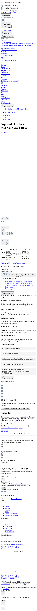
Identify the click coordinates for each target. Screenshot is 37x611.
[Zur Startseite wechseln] (9, 12)
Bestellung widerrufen (16, 45)
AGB (28, 485)
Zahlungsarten (29, 43)
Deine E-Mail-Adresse (8, 424)
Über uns (7, 506)
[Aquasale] (4, 132)
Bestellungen (5, 45)
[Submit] (3, 479)
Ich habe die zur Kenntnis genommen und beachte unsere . (15, 484)
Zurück (4, 600)
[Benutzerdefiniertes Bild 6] (10, 548)
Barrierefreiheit (9, 532)
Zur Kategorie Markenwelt (9, 81)
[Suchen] (3, 20)
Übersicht (4, 43)
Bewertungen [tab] (9, 289)
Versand (7, 510)
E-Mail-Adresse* (6, 477)
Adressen (22, 43)
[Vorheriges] (3, 218)
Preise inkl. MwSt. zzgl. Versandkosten (13, 263)
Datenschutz (8, 528)
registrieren (7, 42)
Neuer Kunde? (19, 420)
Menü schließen (8, 36)
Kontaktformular (16, 499)
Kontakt (7, 508)
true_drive (6, 589)
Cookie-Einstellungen (11, 513)
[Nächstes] (7, 218)
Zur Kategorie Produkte (8, 60)
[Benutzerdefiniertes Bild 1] (14, 544)
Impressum (8, 530)
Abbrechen (4, 432)
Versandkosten (5, 584)
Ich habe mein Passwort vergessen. (11, 428)
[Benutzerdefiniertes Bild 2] (10, 546)
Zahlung (7, 512)
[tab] (20, 284)
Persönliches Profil (13, 43)
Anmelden (4, 40)
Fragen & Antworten (11, 515)
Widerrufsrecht (9, 526)
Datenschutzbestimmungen (19, 484)
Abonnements (27, 45)
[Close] (3, 230)
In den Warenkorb (7, 271)
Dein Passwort (5, 426)
